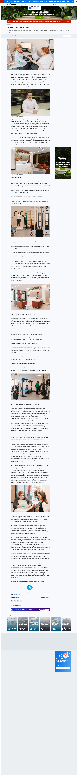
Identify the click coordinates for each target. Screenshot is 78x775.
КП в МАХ (58, 21)
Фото (7, 1)
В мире (41, 1)
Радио (56, 4)
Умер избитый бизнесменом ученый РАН (30, 21)
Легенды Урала (15, 21)
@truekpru (17, 594)
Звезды (45, 1)
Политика (24, 1)
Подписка (67, 4)
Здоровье (51, 1)
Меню (2, 1)
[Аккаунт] (76, 1)
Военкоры (47, 21)
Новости (20, 21)
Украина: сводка (53, 21)
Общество (29, 1)
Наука (63, 1)
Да (30, 8)
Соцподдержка (57, 1)
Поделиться (67, 35)
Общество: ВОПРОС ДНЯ (16, 605)
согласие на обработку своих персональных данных (61, 670)
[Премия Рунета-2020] (23, 4)
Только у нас (41, 21)
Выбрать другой (34, 8)
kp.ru (48, 597)
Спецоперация (17, 1)
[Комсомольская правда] (13, 4)
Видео (11, 1)
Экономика (35, 1)
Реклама (61, 4)
